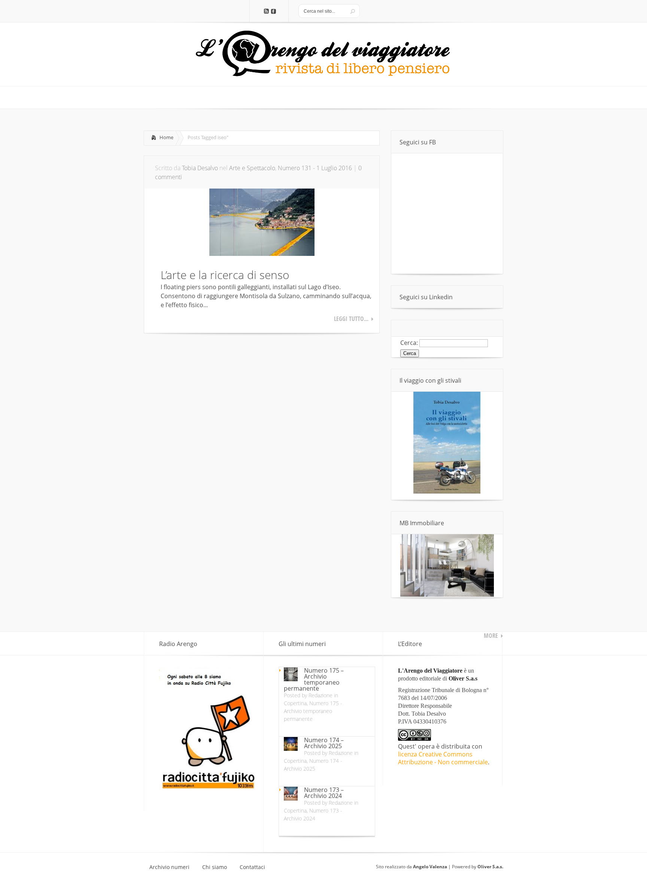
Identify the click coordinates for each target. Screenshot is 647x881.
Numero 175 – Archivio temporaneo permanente (314, 679)
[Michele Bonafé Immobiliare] (447, 594)
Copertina (295, 703)
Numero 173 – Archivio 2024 (324, 793)
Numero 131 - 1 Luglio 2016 (315, 168)
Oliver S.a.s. (490, 866)
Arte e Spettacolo (252, 168)
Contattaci (252, 867)
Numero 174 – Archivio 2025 (324, 743)
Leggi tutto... (351, 319)
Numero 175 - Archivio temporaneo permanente (313, 711)
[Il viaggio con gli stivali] (447, 491)
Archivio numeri (169, 867)
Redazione (320, 695)
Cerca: (409, 343)
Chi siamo (214, 867)
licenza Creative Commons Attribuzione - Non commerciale (443, 758)
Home (166, 137)
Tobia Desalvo (200, 168)
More (491, 636)
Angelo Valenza (430, 866)
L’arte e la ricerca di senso (225, 274)
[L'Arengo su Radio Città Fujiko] (207, 788)
